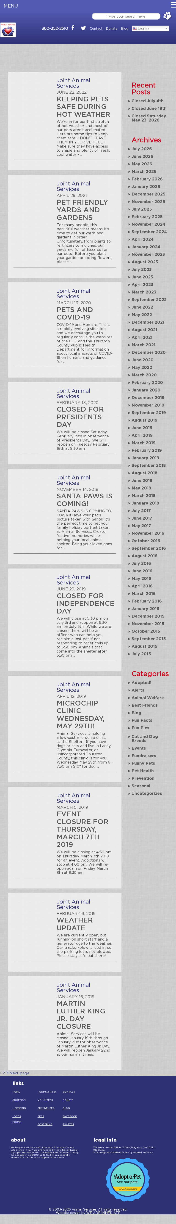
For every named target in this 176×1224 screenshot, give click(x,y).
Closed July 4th (148, 100)
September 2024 (149, 231)
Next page (19, 1073)
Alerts (138, 690)
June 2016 (142, 570)
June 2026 (142, 156)
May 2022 (142, 314)
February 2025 (147, 216)
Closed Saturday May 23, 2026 (149, 118)
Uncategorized (147, 793)
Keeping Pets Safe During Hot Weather (83, 106)
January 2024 (146, 246)
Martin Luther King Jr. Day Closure (81, 1014)
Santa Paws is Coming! (85, 499)
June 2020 (143, 359)
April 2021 (142, 337)
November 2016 (148, 533)
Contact (96, 28)
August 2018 (144, 473)
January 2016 (145, 608)
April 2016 (142, 586)
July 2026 (142, 148)
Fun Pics (140, 727)
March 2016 (144, 593)
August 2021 (144, 329)
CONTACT (69, 1092)
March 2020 (144, 375)
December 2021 (148, 322)
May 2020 (142, 367)
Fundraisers (144, 755)
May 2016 (141, 578)
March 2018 (144, 495)
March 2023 (144, 292)
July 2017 (141, 510)
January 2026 (146, 186)
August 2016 (144, 555)
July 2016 (141, 563)
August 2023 (145, 261)
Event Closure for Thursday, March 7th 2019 (82, 829)
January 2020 (146, 390)
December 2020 (149, 352)
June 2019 (142, 427)
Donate (112, 28)
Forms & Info (47, 1092)
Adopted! (141, 682)
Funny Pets (143, 763)
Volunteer (45, 1100)
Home (16, 1092)
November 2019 (148, 405)
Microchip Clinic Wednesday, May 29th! (81, 714)
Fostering (45, 1124)
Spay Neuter (46, 1108)
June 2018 (142, 480)
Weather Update (75, 923)
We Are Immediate (103, 1212)
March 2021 (143, 344)
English (143, 28)
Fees (41, 1116)
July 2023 (142, 269)
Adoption (19, 1100)
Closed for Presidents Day (80, 416)
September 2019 (149, 412)
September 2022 (149, 299)
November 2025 (148, 201)
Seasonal (141, 785)
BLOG (66, 1108)
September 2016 (149, 548)
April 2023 (142, 284)
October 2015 (146, 631)
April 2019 (142, 435)
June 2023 (142, 277)
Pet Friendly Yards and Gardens (82, 209)
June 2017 (142, 518)
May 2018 (141, 488)
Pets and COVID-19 (75, 313)
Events (139, 748)
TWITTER (68, 1124)
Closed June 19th (149, 108)
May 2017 (141, 525)
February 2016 (147, 601)
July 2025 (142, 209)
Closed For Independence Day (85, 603)
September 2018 (149, 465)
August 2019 (144, 420)
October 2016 (146, 540)
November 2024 (148, 224)
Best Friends (145, 705)
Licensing (19, 1108)
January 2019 (145, 457)
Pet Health (143, 770)
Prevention (143, 778)
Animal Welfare (148, 697)
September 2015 (149, 638)
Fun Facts (142, 720)
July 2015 (141, 653)
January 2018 (145, 503)
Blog (124, 28)
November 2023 (148, 254)
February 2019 (147, 450)
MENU (11, 5)
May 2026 (142, 163)
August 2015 (144, 646)
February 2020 (147, 382)
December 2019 (148, 397)
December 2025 (148, 194)
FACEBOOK (70, 1116)
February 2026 (147, 179)
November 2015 (148, 623)
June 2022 (142, 307)
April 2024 (143, 239)
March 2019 (144, 442)
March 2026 (144, 171)
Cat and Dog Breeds (145, 738)
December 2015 (148, 616)
